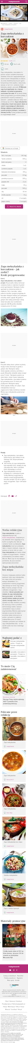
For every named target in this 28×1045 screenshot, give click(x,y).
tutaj (14, 1042)
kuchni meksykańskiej (8, 537)
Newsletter (20, 976)
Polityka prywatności (10, 978)
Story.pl (20, 1009)
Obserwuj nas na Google (11, 148)
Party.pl (5, 1007)
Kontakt (17, 980)
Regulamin (20, 978)
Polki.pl (18, 1007)
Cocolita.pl (14, 1009)
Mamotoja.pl (11, 1007)
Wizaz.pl (7, 1009)
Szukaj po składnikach (9, 976)
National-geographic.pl (18, 1004)
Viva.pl (22, 1007)
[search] (26, 2)
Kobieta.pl (19, 1001)
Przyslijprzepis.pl (7, 1004)
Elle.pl (7, 1001)
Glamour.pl (12, 1001)
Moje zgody (10, 980)
